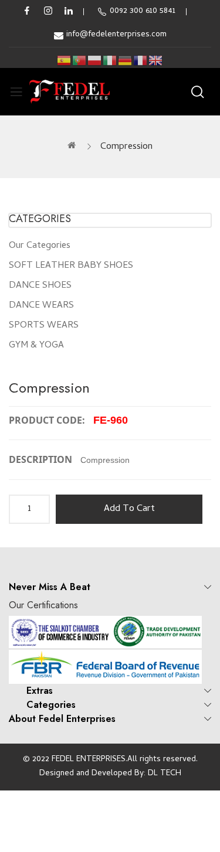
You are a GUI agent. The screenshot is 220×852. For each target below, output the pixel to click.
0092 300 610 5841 (142, 11)
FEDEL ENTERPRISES (89, 759)
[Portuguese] (79, 60)
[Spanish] (64, 60)
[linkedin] (69, 11)
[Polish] (95, 60)
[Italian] (110, 60)
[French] (140, 60)
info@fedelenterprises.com (116, 35)
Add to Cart (129, 509)
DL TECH (164, 774)
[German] (125, 60)
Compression (126, 147)
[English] (156, 60)
